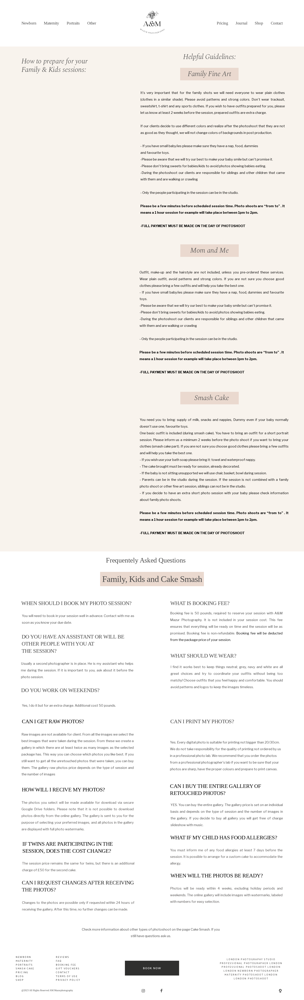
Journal (241, 23)
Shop (259, 23)
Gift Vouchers (68, 968)
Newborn (28, 23)
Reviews (62, 957)
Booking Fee (66, 964)
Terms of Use (67, 976)
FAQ (59, 961)
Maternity (51, 23)
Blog (20, 976)
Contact (277, 23)
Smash (21, 968)
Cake (30, 968)
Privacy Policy (68, 980)
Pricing (22, 972)
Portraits (24, 964)
